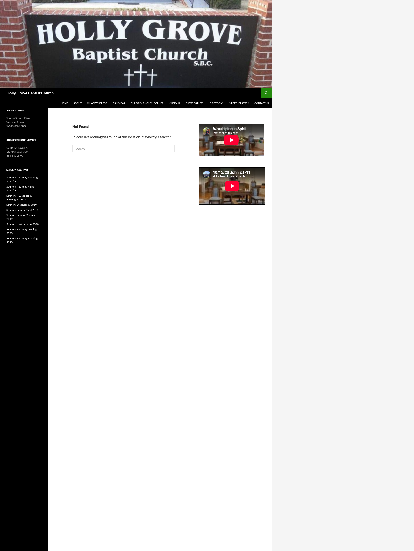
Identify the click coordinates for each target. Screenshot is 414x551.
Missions (174, 103)
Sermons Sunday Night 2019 (22, 209)
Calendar (119, 103)
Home (64, 103)
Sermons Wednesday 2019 (21, 204)
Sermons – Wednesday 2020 (22, 224)
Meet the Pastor (239, 103)
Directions (216, 103)
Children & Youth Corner (147, 103)
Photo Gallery (194, 103)
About (78, 103)
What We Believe (97, 103)
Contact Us (261, 103)
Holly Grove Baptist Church (30, 93)
